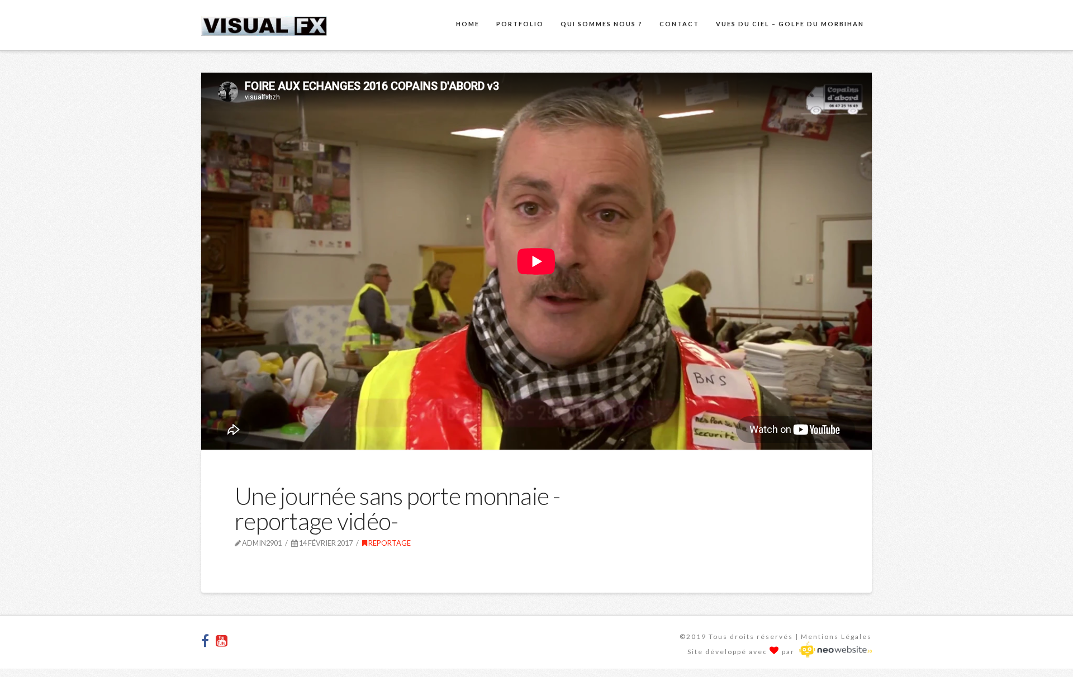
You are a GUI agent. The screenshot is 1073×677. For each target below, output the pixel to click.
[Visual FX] (264, 24)
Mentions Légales (836, 636)
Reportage (389, 542)
